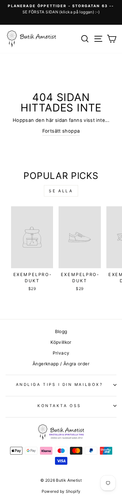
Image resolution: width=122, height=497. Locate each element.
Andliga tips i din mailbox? (59, 384)
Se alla (61, 190)
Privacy (61, 353)
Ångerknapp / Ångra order (61, 363)
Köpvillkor (61, 342)
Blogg (61, 331)
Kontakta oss (59, 405)
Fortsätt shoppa (61, 131)
